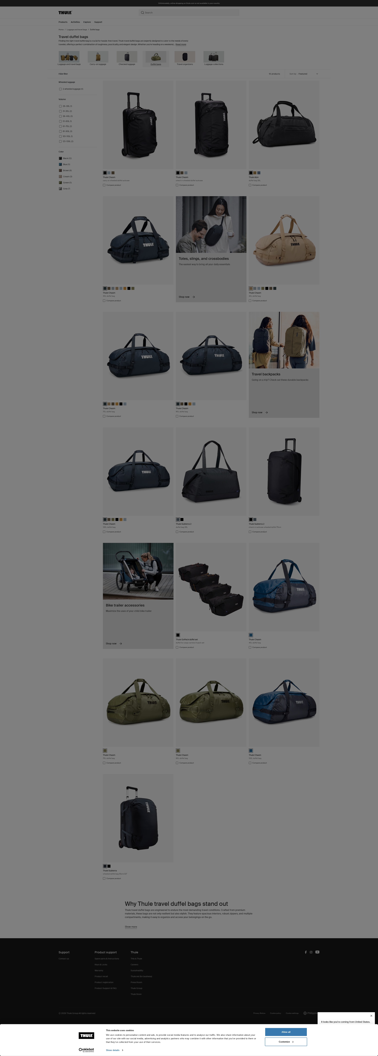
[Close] (371, 1016)
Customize (284, 1041)
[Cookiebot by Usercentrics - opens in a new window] (86, 1050)
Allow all (286, 1032)
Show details (112, 1050)
